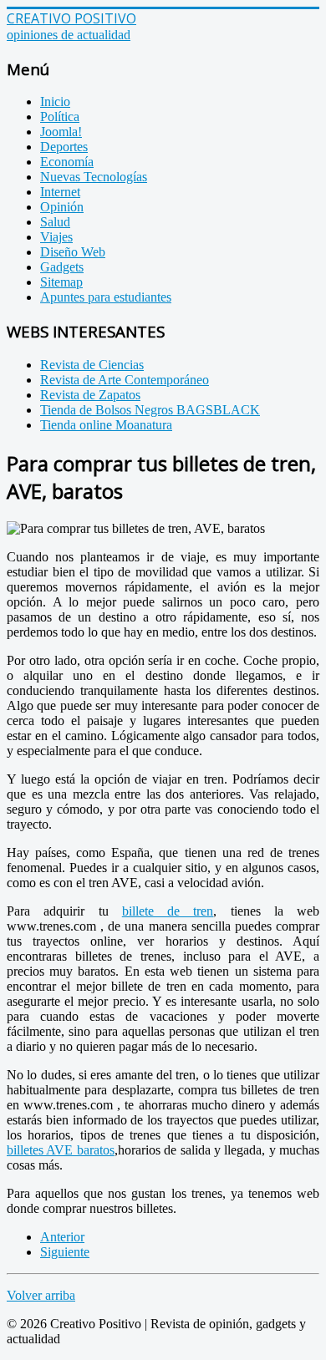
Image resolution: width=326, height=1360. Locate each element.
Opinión (62, 207)
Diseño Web (72, 252)
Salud (55, 222)
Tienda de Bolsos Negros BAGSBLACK (150, 410)
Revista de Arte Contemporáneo (124, 380)
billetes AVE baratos (61, 1150)
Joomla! (61, 131)
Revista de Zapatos (90, 395)
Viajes (56, 237)
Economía (67, 162)
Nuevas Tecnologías (93, 177)
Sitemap (61, 282)
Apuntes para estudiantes (105, 297)
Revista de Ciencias (92, 365)
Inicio (55, 101)
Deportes (64, 147)
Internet (60, 192)
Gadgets (62, 267)
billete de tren (168, 911)
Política (59, 116)
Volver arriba (41, 1295)
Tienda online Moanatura (106, 425)
